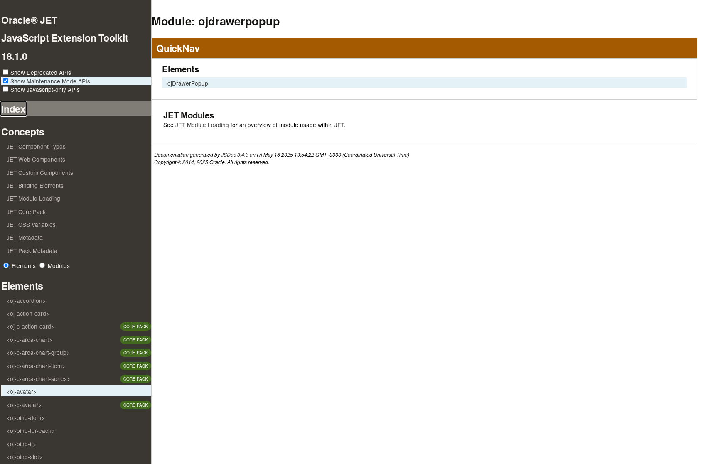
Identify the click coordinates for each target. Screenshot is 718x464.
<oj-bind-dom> (25, 417)
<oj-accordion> (26, 300)
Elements (24, 265)
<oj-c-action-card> (30, 326)
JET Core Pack (26, 211)
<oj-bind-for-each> (31, 430)
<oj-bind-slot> (24, 456)
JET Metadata (25, 237)
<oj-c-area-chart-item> (36, 365)
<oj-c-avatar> (24, 404)
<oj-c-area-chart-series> (38, 378)
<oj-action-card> (28, 313)
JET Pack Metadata (32, 250)
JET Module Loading (33, 198)
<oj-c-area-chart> (29, 339)
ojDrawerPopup (187, 83)
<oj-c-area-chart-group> (38, 352)
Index (13, 108)
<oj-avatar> (22, 391)
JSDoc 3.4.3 (234, 154)
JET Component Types (36, 146)
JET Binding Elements (35, 185)
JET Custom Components (40, 172)
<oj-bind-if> (21, 443)
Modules (59, 265)
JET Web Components (36, 159)
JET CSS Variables (31, 224)
